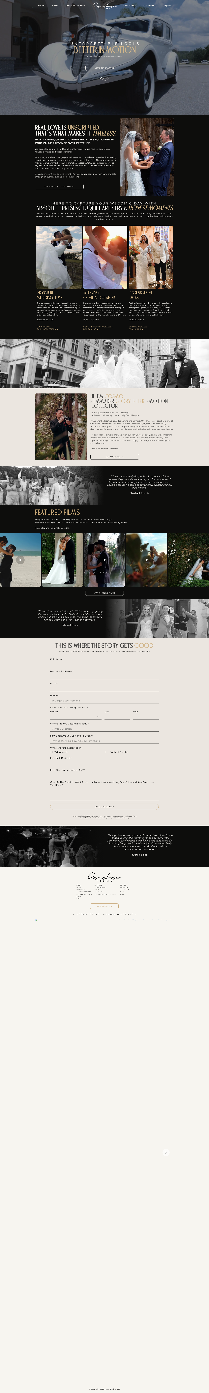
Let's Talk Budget (60, 758)
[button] (75, 5)
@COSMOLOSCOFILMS (118, 914)
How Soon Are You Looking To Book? (71, 735)
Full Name (56, 659)
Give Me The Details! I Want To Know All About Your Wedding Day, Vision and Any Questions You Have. (102, 783)
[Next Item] (166, 1152)
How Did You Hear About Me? (67, 770)
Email (54, 683)
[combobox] (76, 717)
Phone (54, 695)
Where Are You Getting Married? (69, 723)
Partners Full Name (62, 671)
